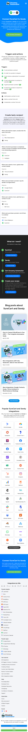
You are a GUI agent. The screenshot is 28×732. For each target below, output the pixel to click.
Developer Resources (6, 686)
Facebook (2, 711)
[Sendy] (17, 12)
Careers (3, 705)
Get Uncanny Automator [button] (13, 276)
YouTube (6, 711)
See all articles (14, 400)
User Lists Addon (5, 673)
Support (3, 693)
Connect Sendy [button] (10, 265)
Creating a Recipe (5, 666)
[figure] (2, 70)
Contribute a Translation (7, 691)
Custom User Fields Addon (7, 669)
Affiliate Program (5, 703)
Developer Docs (5, 684)
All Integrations (5, 660)
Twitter (4, 711)
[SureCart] (11, 12)
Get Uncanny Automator (14, 34)
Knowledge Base (5, 681)
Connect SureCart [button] (11, 255)
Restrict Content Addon (7, 671)
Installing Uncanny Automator (8, 664)
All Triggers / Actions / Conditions (9, 662)
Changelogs (4, 688)
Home (2, 698)
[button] (26, 3)
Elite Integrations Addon (7, 676)
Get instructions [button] (11, 292)
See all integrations (14, 547)
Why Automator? (5, 701)
